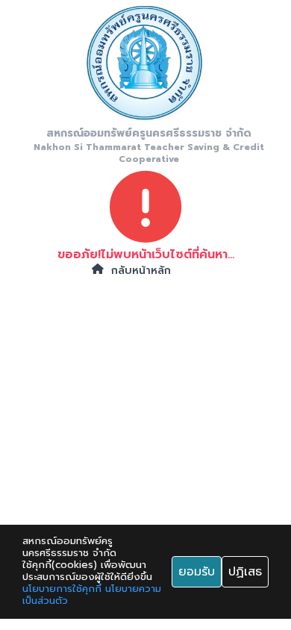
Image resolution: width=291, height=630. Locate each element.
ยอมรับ (196, 572)
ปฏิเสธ (245, 572)
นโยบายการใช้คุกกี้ (61, 588)
